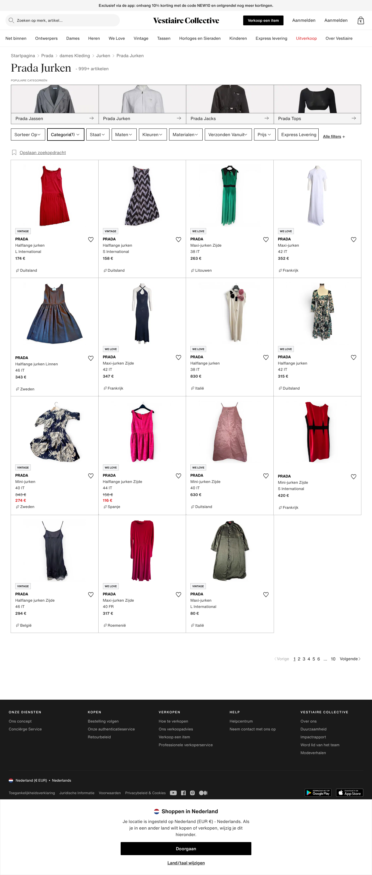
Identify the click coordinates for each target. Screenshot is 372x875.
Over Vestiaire (339, 38)
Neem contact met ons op (253, 729)
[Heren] (104, 38)
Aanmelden (304, 20)
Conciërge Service (25, 729)
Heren (94, 38)
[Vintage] (153, 38)
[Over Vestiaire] (357, 38)
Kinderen (238, 38)
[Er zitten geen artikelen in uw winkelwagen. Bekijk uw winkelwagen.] (361, 20)
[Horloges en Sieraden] (225, 38)
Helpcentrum (241, 721)
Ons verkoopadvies (176, 729)
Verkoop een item (263, 20)
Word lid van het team (320, 745)
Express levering (271, 38)
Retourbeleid (99, 737)
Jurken (103, 55)
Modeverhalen (313, 753)
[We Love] (129, 38)
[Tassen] (175, 38)
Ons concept (20, 721)
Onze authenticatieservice (111, 729)
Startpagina (23, 55)
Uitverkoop (306, 38)
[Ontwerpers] (62, 38)
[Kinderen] (251, 38)
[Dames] (84, 38)
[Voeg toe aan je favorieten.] (91, 239)
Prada (47, 55)
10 (333, 659)
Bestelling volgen (103, 721)
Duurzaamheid (314, 729)
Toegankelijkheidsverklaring (32, 793)
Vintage (141, 38)
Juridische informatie (76, 793)
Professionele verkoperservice (186, 745)
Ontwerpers (46, 38)
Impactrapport (313, 737)
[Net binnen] (31, 38)
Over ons (309, 721)
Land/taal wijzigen (186, 862)
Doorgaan (186, 848)
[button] (361, 20)
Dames (73, 38)
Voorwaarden (110, 793)
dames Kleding (75, 55)
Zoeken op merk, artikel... (40, 20)
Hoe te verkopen (173, 721)
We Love (117, 38)
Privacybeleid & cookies (145, 793)
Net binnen (15, 38)
